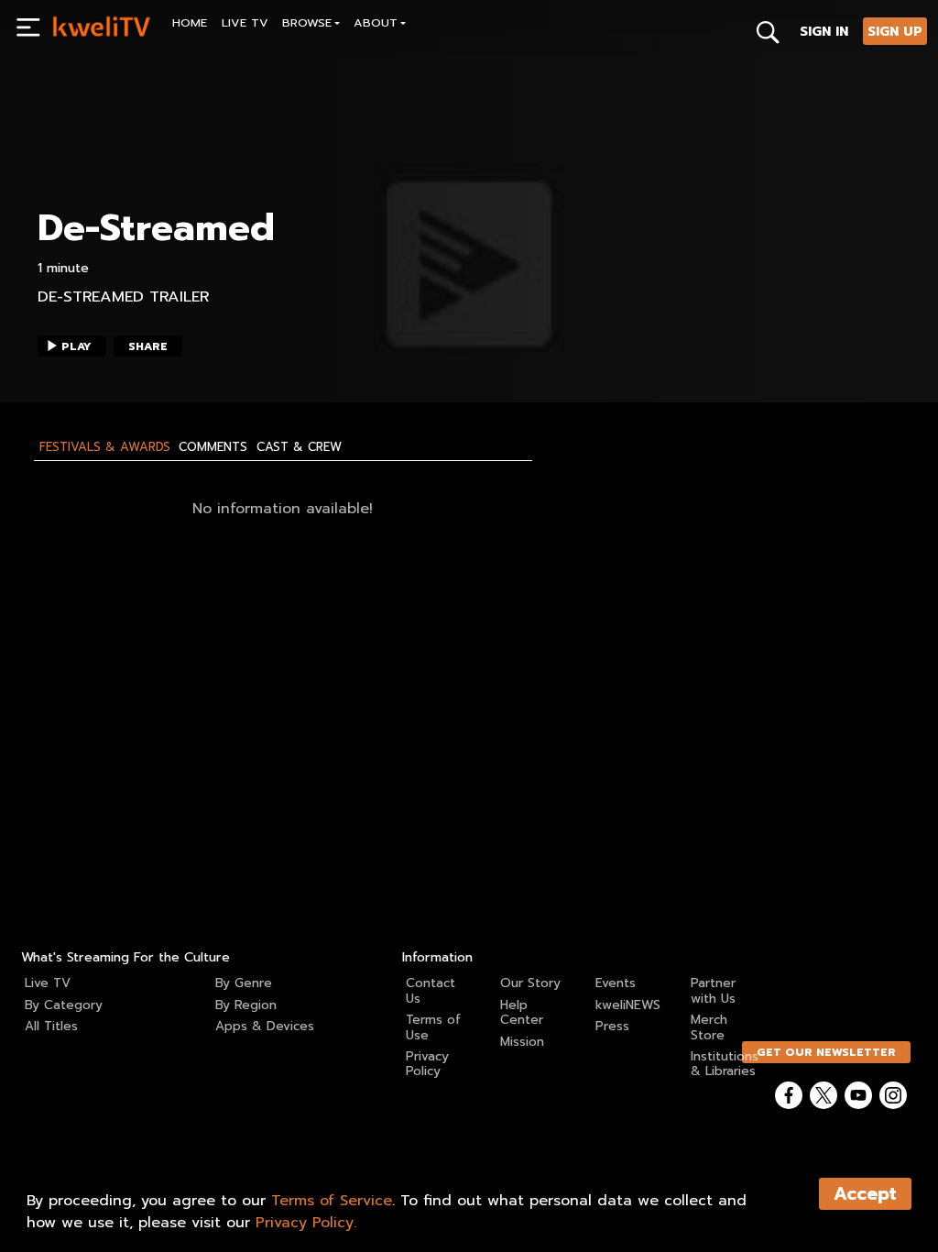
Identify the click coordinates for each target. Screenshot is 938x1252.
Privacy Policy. (306, 1223)
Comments (213, 447)
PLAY (76, 346)
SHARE (148, 346)
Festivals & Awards (104, 447)
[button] (311, 25)
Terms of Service (331, 1201)
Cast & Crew (299, 447)
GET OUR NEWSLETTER (826, 1052)
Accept (865, 1194)
